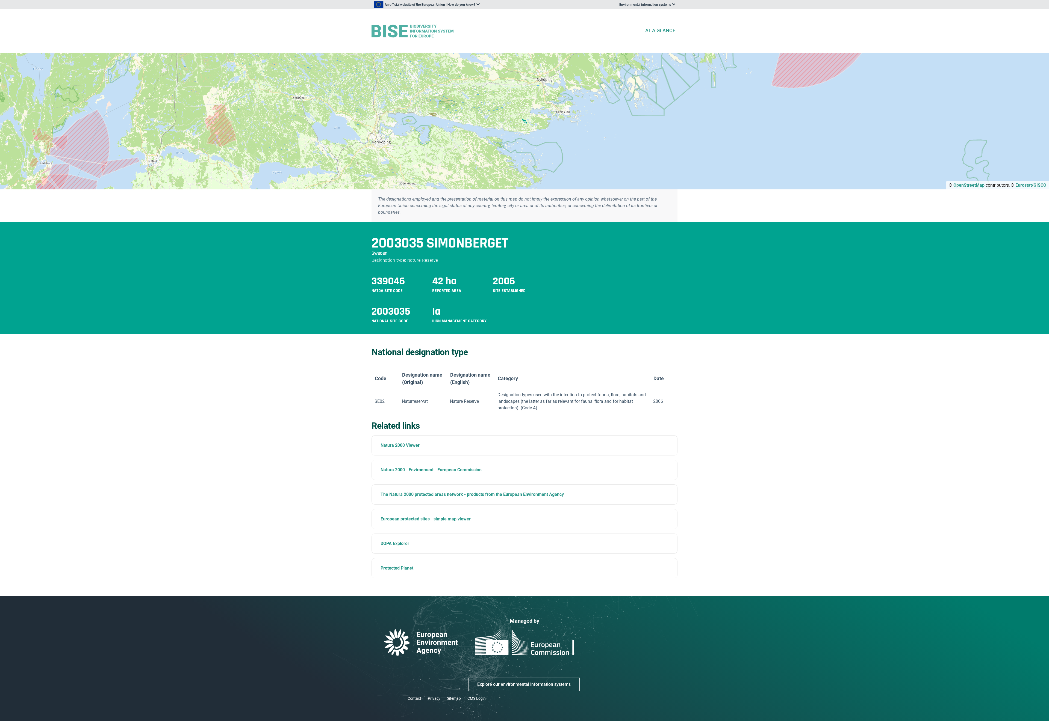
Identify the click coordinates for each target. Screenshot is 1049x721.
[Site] (506, 31)
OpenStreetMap (969, 185)
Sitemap (454, 698)
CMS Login (476, 698)
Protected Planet (397, 568)
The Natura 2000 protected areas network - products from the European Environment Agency (472, 494)
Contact (414, 698)
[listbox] (427, 4)
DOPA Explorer (395, 543)
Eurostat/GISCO (1030, 185)
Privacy (434, 698)
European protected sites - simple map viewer (426, 519)
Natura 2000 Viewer (400, 445)
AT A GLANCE (660, 30)
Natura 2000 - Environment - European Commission (431, 469)
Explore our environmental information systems (524, 684)
